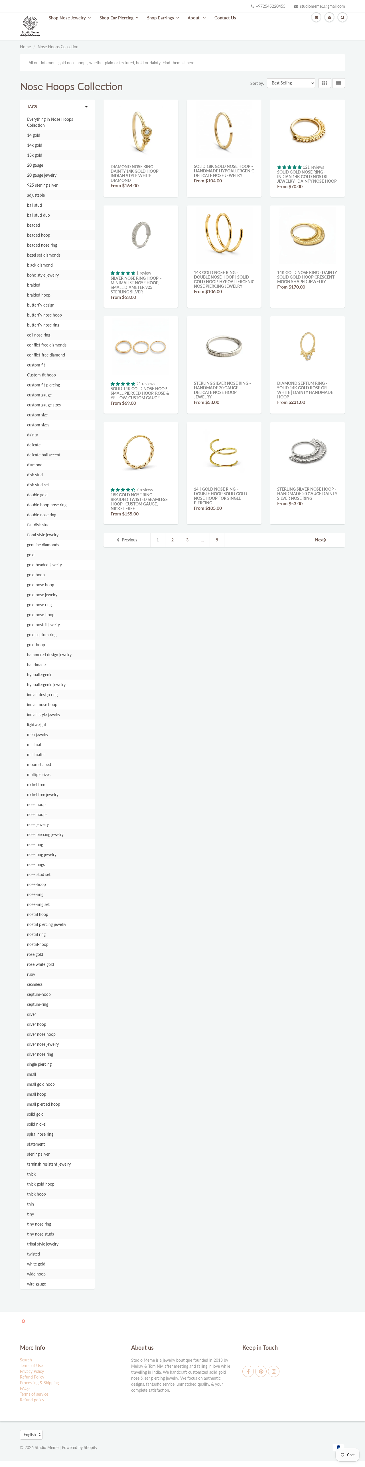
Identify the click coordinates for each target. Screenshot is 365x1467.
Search (26, 1359)
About (194, 17)
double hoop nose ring (46, 504)
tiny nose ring (39, 1224)
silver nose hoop (41, 1034)
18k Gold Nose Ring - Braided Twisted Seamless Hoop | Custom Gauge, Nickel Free (139, 501)
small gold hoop (41, 1084)
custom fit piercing (43, 384)
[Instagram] (273, 1371)
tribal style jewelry (42, 1244)
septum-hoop (39, 994)
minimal (34, 744)
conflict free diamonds (46, 344)
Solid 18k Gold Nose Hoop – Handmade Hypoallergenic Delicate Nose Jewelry (224, 171)
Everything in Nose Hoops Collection (50, 122)
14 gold (33, 135)
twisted (33, 1254)
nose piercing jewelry (45, 834)
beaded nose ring (42, 245)
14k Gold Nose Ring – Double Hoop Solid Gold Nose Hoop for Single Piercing (220, 496)
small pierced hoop (43, 1104)
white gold (36, 1264)
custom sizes (38, 424)
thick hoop (36, 1194)
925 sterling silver (42, 185)
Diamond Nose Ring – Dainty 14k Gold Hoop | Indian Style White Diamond (136, 173)
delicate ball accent (43, 454)
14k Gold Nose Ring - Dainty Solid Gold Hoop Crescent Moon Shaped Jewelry (307, 277)
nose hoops (37, 814)
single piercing (39, 1064)
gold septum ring (41, 634)
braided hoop (38, 295)
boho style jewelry (43, 275)
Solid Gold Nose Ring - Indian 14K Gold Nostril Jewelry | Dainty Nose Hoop (307, 177)
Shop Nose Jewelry (67, 17)
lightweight (36, 724)
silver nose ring (40, 1054)
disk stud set (38, 484)
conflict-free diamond (46, 354)
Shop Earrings (160, 17)
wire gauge (36, 1283)
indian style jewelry (43, 714)
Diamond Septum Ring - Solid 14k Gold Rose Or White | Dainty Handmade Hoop (305, 390)
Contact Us (225, 17)
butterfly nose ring (43, 325)
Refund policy (32, 1399)
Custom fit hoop (41, 374)
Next (319, 539)
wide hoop (36, 1273)
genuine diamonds (43, 544)
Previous (129, 539)
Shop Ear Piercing (116, 17)
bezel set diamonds (43, 255)
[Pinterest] (261, 1371)
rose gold (35, 954)
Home (25, 46)
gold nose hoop (40, 584)
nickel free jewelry (42, 794)
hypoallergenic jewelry (46, 684)
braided (33, 285)
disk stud (35, 474)
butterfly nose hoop (44, 315)
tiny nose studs (40, 1234)
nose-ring (35, 894)
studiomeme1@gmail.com (322, 6)
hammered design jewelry (49, 654)
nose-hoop (36, 884)
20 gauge (35, 165)
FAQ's (25, 1388)
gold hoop (36, 574)
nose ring (35, 844)
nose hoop (36, 804)
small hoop (36, 1094)
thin (30, 1204)
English (30, 1434)
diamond (34, 464)
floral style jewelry (42, 534)
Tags (32, 106)
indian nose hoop (42, 704)
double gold (37, 494)
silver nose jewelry (43, 1044)
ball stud (34, 205)
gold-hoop (36, 644)
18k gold (34, 155)
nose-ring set (38, 904)
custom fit (36, 364)
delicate (33, 444)
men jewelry (37, 734)
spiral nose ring (40, 1134)
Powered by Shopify (79, 1447)
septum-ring (37, 1004)
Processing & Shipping (39, 1382)
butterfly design (40, 305)
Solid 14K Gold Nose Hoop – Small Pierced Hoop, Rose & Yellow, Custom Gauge (140, 393)
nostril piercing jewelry (46, 924)
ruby (31, 974)
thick (31, 1174)
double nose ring (41, 514)
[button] (290, 167)
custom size (37, 414)
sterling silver (38, 1154)
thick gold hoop (40, 1184)
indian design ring (42, 694)
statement (36, 1144)
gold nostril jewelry (43, 624)
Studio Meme (46, 1447)
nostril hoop (37, 914)
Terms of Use (31, 1365)
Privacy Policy (32, 1371)
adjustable (36, 195)
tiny (30, 1214)
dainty (32, 434)
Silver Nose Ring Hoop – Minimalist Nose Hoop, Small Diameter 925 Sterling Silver (136, 285)
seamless (34, 984)
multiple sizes (38, 774)
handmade (36, 664)
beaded (33, 225)
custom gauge (39, 394)
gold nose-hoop (40, 614)
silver (31, 1014)
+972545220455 (270, 6)
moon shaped (39, 764)
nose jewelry (38, 824)
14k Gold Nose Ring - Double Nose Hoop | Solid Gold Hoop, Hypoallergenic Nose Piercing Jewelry (224, 279)
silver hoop (36, 1024)
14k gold (34, 145)
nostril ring (36, 934)
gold (31, 554)
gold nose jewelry (42, 594)
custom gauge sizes (44, 404)
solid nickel (36, 1124)
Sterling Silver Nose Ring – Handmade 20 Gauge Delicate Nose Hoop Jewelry (223, 390)
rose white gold (40, 964)
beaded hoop (38, 235)
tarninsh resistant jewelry (49, 1164)
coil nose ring (38, 335)
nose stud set (38, 874)
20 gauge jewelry (41, 175)
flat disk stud (38, 524)
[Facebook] (248, 1371)
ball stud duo (38, 215)
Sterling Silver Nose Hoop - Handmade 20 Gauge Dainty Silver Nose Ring (307, 494)
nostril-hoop (37, 944)
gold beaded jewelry (44, 564)
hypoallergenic (39, 674)
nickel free (36, 784)
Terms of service (34, 1394)
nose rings (36, 864)
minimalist (36, 754)
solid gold (35, 1114)
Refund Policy (32, 1377)
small (31, 1074)
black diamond (40, 265)
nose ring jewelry (41, 854)
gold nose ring (39, 604)
